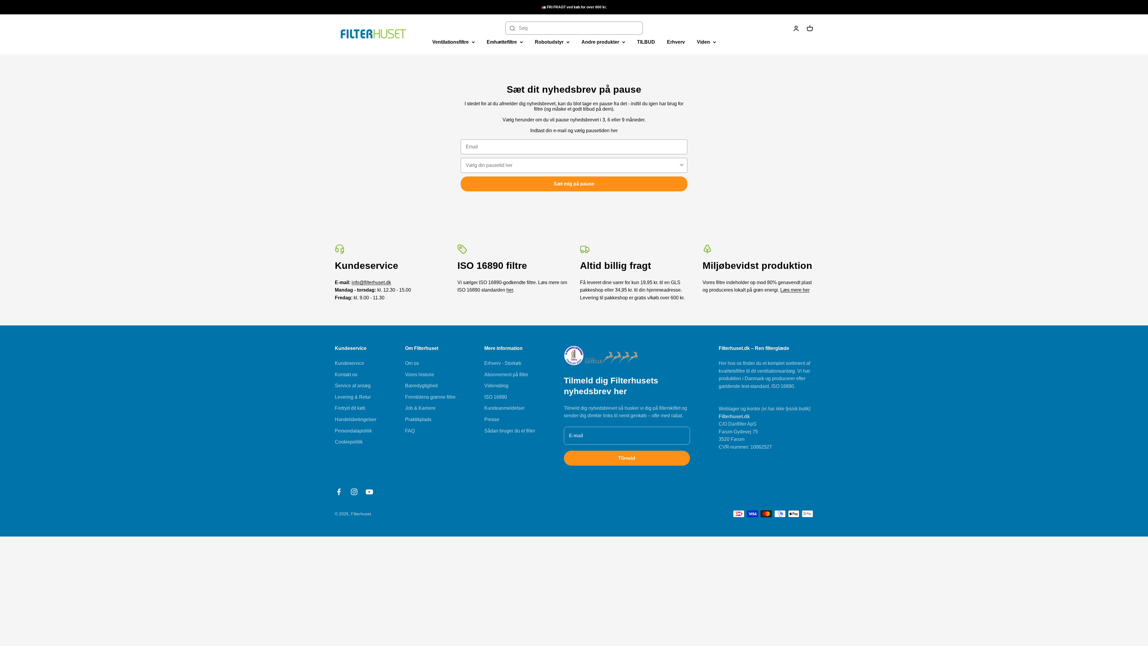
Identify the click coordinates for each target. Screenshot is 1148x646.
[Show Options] (682, 165)
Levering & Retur (353, 397)
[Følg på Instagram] (354, 492)
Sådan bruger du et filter (509, 430)
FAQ (410, 430)
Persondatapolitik (353, 430)
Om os (412, 363)
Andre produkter (600, 42)
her (509, 289)
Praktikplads (418, 419)
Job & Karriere (420, 408)
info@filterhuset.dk (371, 282)
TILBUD (646, 42)
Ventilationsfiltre (450, 42)
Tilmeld (626, 458)
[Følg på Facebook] (339, 492)
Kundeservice (349, 363)
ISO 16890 (495, 397)
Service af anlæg (353, 385)
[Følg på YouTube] (369, 492)
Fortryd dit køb (350, 408)
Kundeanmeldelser (504, 408)
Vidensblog (496, 385)
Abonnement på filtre (506, 374)
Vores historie (419, 374)
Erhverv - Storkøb (502, 363)
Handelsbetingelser (355, 419)
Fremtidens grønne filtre (430, 397)
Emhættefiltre (502, 42)
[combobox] (572, 165)
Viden (703, 42)
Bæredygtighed (421, 385)
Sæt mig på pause (574, 183)
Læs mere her (795, 289)
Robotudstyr (549, 42)
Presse (491, 419)
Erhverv (676, 42)
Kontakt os (346, 374)
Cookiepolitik (349, 441)
